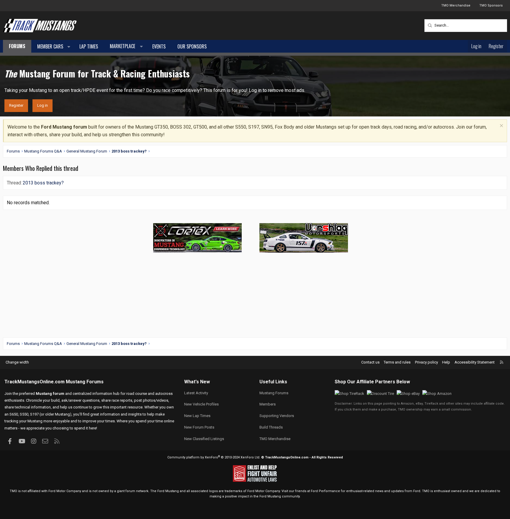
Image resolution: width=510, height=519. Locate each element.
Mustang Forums (85, 382)
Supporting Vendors (276, 415)
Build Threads (271, 427)
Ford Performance (325, 491)
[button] (69, 46)
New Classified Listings (204, 439)
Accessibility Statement (475, 362)
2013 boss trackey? (43, 183)
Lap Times (88, 46)
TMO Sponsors (491, 5)
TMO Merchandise (455, 5)
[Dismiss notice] (500, 126)
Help (446, 362)
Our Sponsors (192, 46)
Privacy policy (426, 362)
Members (267, 404)
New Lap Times (197, 415)
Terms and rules (397, 362)
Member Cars (50, 46)
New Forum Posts (199, 427)
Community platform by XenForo (213, 457)
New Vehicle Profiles (201, 404)
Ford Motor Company (64, 491)
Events (159, 46)
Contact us (370, 362)
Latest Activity (196, 393)
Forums (17, 46)
